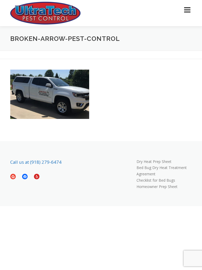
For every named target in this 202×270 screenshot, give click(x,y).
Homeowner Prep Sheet (157, 186)
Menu (187, 9)
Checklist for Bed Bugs (156, 180)
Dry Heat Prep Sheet (154, 161)
